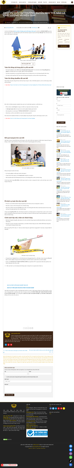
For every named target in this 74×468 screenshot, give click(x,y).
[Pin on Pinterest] (30, 328)
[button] (70, 464)
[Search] (72, 2)
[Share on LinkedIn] (32, 328)
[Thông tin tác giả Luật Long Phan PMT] (7, 335)
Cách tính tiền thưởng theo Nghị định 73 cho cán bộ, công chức (64, 171)
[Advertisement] (28, 95)
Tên (5, 371)
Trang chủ (8, 22)
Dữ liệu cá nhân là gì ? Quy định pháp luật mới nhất (66, 198)
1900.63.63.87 (36, 444)
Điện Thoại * (7, 379)
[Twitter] (53, 408)
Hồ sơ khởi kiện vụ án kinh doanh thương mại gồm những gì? (64, 216)
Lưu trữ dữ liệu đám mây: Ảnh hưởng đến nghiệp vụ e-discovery (63, 132)
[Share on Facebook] (24, 328)
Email (30, 371)
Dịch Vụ (34, 448)
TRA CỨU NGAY (64, 46)
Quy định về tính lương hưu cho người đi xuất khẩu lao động (63, 188)
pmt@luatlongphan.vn (33, 425)
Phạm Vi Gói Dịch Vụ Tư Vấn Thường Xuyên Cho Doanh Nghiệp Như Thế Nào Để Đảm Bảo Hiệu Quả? (30, 84)
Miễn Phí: (9, 465)
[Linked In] (6, 345)
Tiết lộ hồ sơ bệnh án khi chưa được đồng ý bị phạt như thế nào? (63, 180)
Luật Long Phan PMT (10, 27)
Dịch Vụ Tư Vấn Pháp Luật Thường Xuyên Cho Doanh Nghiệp (22, 118)
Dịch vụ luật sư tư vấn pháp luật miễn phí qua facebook (63, 161)
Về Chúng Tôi (14, 2)
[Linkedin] (56, 408)
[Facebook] (50, 408)
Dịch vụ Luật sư (22, 2)
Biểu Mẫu (40, 2)
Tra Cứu (45, 2)
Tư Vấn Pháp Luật (14, 22)
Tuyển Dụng (64, 2)
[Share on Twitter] (26, 328)
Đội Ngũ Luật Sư (52, 2)
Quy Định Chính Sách (40, 448)
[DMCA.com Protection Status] (7, 439)
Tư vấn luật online (32, 2)
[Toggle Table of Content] (32, 64)
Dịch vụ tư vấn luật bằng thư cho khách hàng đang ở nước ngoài (64, 152)
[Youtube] (8, 345)
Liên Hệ (58, 2)
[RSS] (64, 408)
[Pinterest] (11, 345)
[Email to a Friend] (28, 328)
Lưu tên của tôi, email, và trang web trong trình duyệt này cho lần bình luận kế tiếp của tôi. (22, 376)
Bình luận (6, 384)
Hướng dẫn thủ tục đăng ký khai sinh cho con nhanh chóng (63, 206)
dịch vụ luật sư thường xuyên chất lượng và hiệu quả (24, 31)
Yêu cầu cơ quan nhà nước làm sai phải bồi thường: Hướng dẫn (63, 142)
